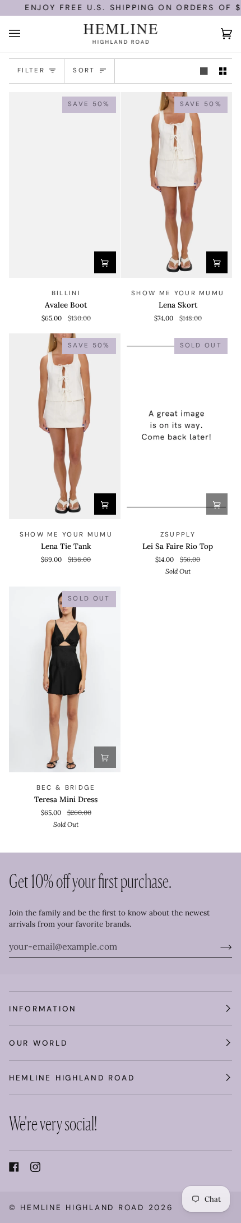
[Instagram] (35, 1167)
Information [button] (43, 1009)
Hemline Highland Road (82, 1207)
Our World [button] (38, 1043)
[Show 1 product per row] (204, 71)
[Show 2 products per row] (223, 71)
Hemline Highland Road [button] (72, 1078)
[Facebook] (14, 1167)
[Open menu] (26, 34)
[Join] (217, 946)
